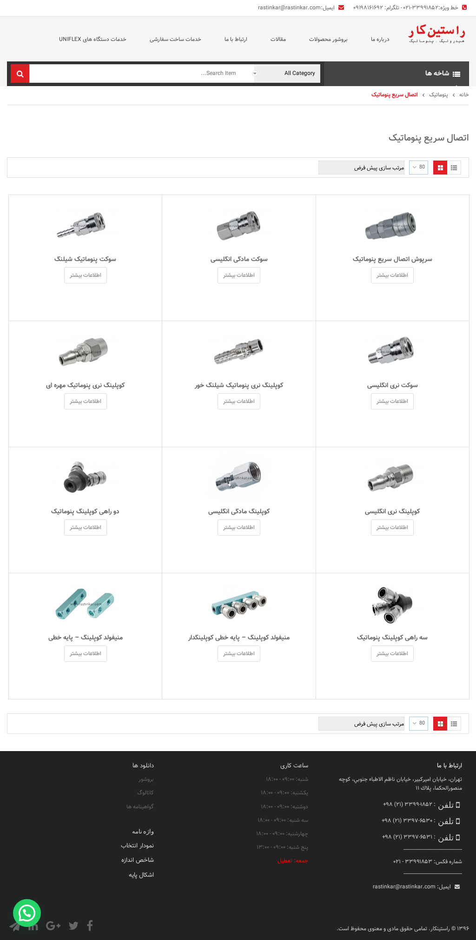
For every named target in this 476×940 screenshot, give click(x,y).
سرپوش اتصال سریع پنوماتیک (392, 260)
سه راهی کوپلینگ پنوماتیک (392, 638)
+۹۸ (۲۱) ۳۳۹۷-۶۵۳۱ (407, 837)
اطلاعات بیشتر (392, 275)
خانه (464, 95)
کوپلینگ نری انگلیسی (392, 512)
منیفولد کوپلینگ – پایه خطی (85, 638)
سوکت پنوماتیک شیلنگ (85, 260)
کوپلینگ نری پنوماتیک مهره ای (85, 386)
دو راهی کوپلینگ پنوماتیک (85, 512)
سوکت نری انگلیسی (392, 386)
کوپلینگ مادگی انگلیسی (238, 512)
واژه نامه (143, 831)
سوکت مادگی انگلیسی (239, 260)
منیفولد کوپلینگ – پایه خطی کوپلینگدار (238, 638)
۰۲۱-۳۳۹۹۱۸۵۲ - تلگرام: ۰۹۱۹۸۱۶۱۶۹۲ (395, 8)
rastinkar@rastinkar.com (289, 8)
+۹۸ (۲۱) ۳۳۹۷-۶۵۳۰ (407, 821)
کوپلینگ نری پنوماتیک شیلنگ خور (239, 386)
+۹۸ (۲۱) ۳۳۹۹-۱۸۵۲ (407, 804)
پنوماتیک (438, 95)
